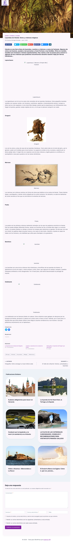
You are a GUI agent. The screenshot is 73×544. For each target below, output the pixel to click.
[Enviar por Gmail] (30, 44)
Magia (25, 354)
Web (50, 512)
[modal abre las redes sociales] (50, 44)
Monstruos (32, 354)
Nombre (8, 512)
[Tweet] (17, 44)
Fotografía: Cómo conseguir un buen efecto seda (19, 363)
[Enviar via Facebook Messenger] (44, 44)
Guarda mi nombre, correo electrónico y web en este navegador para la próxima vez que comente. (32, 516)
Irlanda (13, 354)
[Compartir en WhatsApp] (23, 44)
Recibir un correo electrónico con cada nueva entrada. (21, 523)
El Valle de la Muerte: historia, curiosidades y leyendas (55, 363)
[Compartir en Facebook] (8, 44)
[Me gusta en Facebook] (37, 44)
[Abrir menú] (70, 2)
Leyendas (12, 35)
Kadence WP (47, 539)
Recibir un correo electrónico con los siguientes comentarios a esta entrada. (28, 519)
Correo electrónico (33, 512)
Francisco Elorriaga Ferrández (13, 40)
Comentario (9, 493)
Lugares (17, 35)
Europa (7, 35)
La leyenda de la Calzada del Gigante (13, 345)
